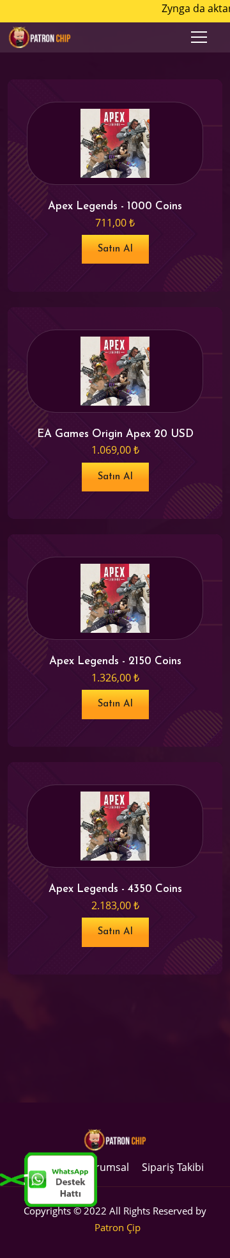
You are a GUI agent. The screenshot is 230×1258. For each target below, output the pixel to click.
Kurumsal (105, 1167)
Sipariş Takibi (173, 1167)
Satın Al (115, 249)
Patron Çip (118, 1227)
